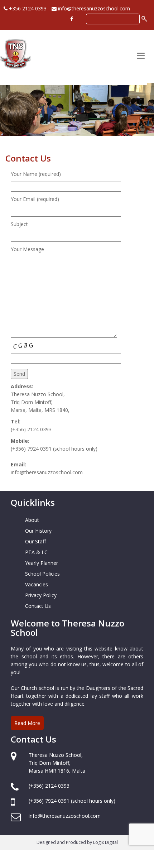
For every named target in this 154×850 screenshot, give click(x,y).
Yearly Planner (41, 563)
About (32, 520)
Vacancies (36, 584)
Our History (38, 530)
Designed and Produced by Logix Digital (77, 842)
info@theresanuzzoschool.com (93, 8)
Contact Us (38, 605)
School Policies (42, 573)
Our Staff (35, 541)
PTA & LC (36, 552)
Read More (27, 723)
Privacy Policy (41, 595)
